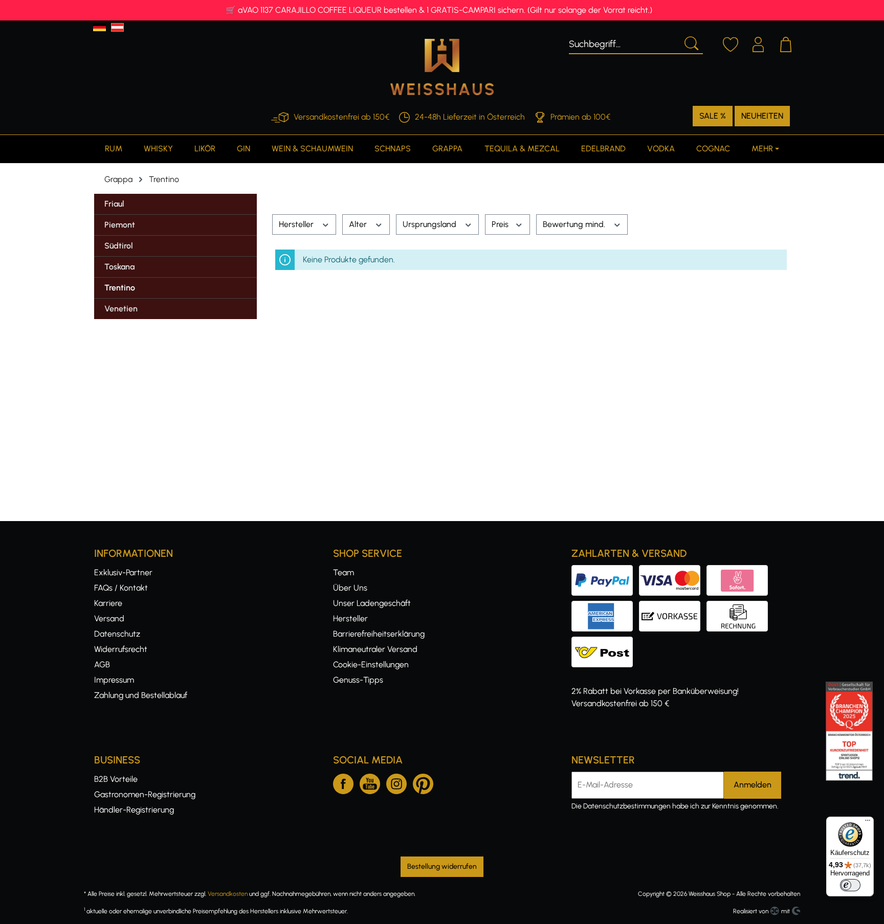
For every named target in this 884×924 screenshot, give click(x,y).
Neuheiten (762, 116)
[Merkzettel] (730, 43)
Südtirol (118, 246)
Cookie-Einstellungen (371, 664)
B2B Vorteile (116, 779)
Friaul (114, 204)
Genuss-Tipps (358, 680)
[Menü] (867, 823)
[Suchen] (690, 42)
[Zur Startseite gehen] (442, 67)
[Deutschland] (99, 27)
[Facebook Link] (343, 782)
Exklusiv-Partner (123, 572)
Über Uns (350, 588)
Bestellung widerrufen (442, 866)
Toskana (119, 267)
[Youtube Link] (370, 782)
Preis (501, 224)
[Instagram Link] (396, 782)
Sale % (712, 116)
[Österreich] (117, 27)
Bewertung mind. (575, 224)
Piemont (119, 225)
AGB (102, 664)
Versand (109, 618)
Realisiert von (750, 911)
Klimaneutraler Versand (375, 649)
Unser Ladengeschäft (372, 603)
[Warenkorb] (786, 43)
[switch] (850, 885)
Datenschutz (117, 634)
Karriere (108, 603)
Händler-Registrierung (134, 810)
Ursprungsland (430, 224)
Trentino (119, 287)
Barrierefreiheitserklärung (379, 634)
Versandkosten (228, 893)
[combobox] (624, 42)
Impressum (114, 680)
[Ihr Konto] (758, 43)
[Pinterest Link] (423, 782)
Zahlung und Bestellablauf (140, 695)
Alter (359, 224)
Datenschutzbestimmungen (627, 806)
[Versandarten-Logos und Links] (605, 642)
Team (343, 572)
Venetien (121, 308)
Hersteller (297, 224)
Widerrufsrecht (120, 649)
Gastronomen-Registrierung (144, 794)
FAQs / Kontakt (121, 588)
